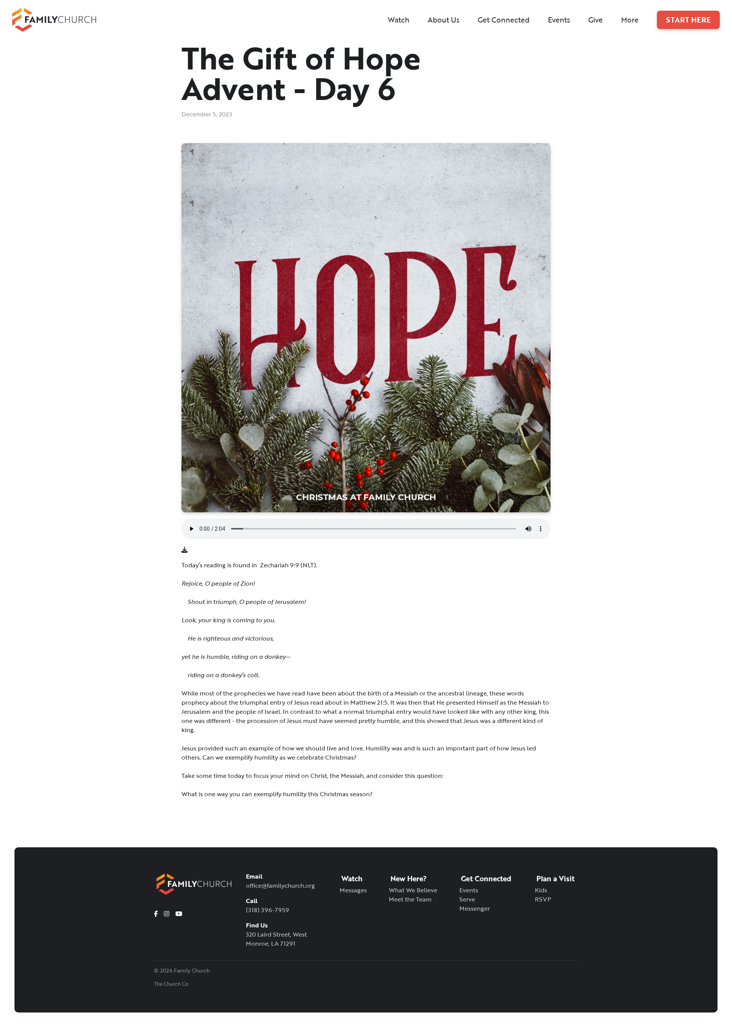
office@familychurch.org (280, 885)
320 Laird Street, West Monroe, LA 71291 (276, 939)
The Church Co (171, 984)
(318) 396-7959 (267, 909)
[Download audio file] (184, 549)
